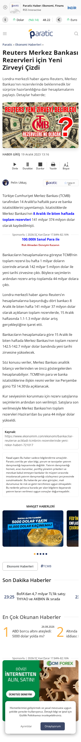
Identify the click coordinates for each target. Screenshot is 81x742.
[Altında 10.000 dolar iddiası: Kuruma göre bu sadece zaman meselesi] (32, 528)
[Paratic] (40, 34)
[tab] (35, 554)
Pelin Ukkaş (19, 183)
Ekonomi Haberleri (28, 44)
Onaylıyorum (53, 726)
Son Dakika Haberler (26, 580)
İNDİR (72, 8)
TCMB (46, 566)
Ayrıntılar (26, 726)
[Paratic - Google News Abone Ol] (61, 184)
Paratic (7, 44)
